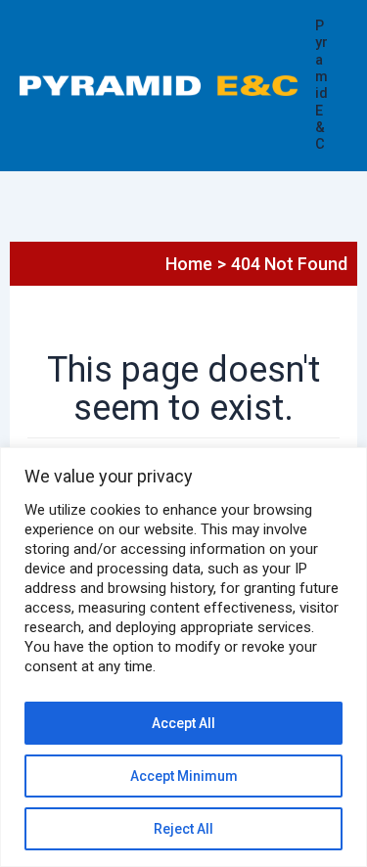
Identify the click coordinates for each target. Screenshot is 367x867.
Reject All (183, 829)
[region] (183, 657)
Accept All (183, 723)
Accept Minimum (184, 776)
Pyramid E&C (321, 85)
